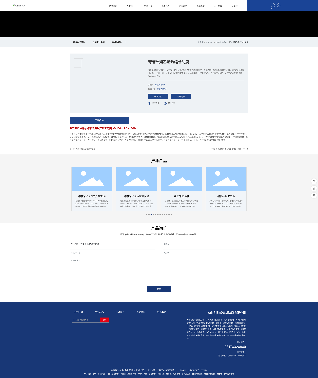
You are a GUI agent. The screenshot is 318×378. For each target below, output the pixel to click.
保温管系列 (117, 42)
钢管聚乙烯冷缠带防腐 (136, 196)
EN (279, 5)
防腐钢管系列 (79, 42)
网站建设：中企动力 (187, 370)
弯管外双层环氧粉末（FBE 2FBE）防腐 (226, 149)
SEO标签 (204, 370)
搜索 (104, 320)
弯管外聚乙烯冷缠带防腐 (85, 149)
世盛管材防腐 (160, 85)
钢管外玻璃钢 (181, 196)
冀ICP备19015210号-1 (167, 370)
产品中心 (209, 42)
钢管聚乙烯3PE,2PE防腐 (92, 196)
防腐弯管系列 (99, 42)
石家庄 (197, 370)
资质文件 (155, 103)
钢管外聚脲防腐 (226, 196)
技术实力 (171, 103)
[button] (146, 214)
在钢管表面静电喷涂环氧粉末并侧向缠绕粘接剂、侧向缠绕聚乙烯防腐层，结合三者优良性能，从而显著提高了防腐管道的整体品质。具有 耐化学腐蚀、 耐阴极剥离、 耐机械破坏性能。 (91, 206)
